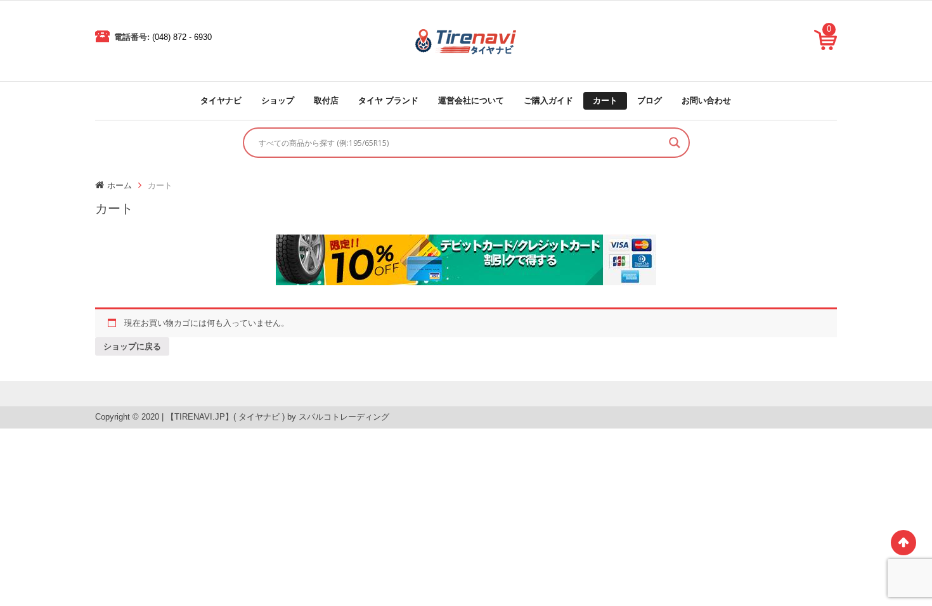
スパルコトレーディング (344, 417)
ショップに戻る (132, 346)
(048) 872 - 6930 (182, 37)
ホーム (119, 185)
